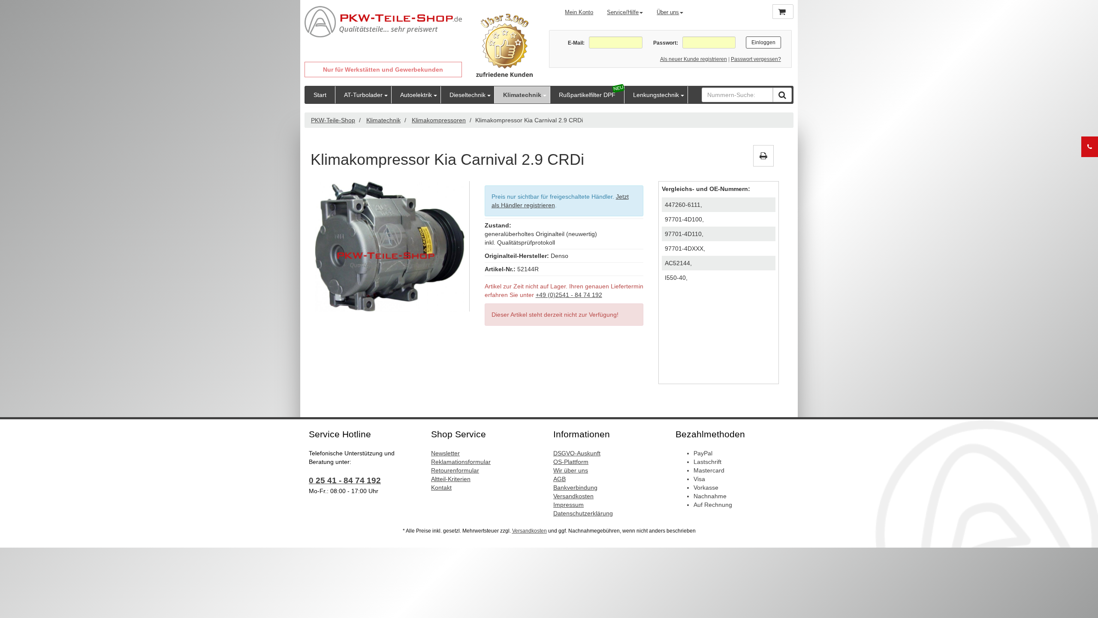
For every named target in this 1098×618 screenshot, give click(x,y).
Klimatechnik (522, 94)
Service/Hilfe (623, 12)
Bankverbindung (575, 487)
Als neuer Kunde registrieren (693, 59)
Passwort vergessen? (756, 59)
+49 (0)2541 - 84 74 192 (569, 294)
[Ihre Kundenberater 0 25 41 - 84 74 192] (1089, 146)
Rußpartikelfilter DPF (587, 94)
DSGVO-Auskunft (576, 453)
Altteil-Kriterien (451, 479)
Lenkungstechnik (656, 94)
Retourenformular (455, 470)
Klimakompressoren (439, 120)
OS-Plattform (570, 461)
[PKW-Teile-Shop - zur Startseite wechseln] (383, 21)
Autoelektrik (416, 94)
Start (320, 94)
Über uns (668, 12)
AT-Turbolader (363, 94)
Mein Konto (579, 12)
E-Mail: (576, 43)
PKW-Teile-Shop (333, 120)
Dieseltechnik (467, 94)
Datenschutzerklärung (583, 513)
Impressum (568, 504)
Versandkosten (573, 496)
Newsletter (445, 453)
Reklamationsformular (461, 461)
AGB (559, 479)
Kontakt (441, 487)
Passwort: (665, 43)
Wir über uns (570, 470)
